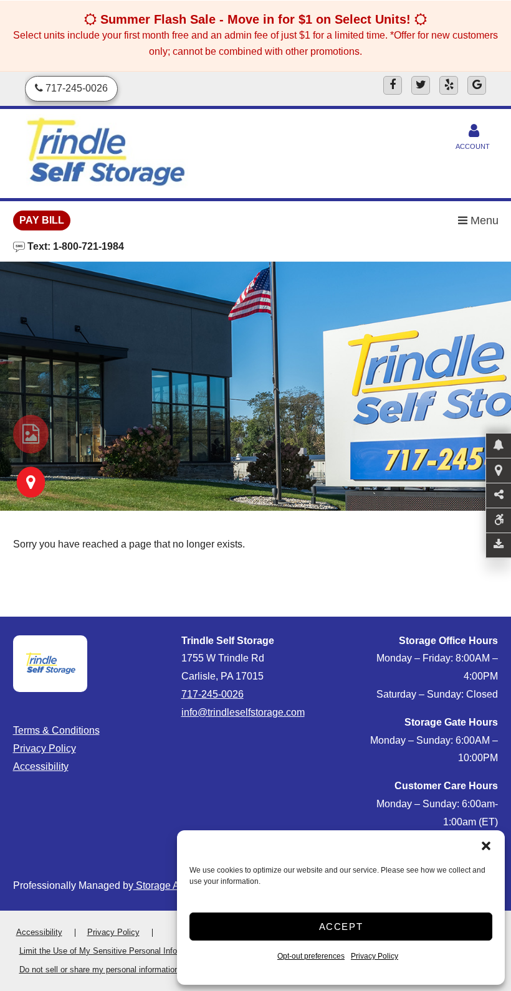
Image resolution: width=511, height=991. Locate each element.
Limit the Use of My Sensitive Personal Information (111, 950)
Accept (341, 926)
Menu (483, 220)
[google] (476, 85)
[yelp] (448, 85)
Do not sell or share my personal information (99, 969)
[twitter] (420, 85)
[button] (486, 846)
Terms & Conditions (56, 730)
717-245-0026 (212, 694)
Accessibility (41, 766)
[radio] (31, 434)
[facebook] (392, 85)
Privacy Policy (374, 956)
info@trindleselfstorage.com (243, 712)
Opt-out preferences (311, 956)
